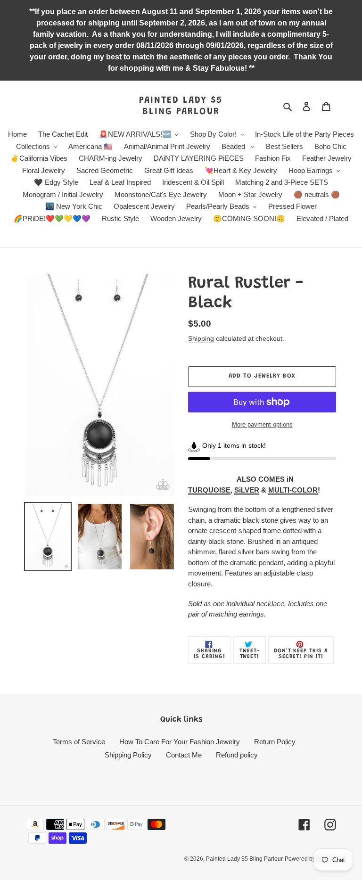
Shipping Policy (128, 755)
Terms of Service (79, 742)
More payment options (262, 424)
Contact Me (184, 755)
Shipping (201, 338)
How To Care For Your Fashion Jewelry (179, 742)
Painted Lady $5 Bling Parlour (180, 106)
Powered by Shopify (310, 858)
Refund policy (237, 755)
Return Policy (275, 742)
